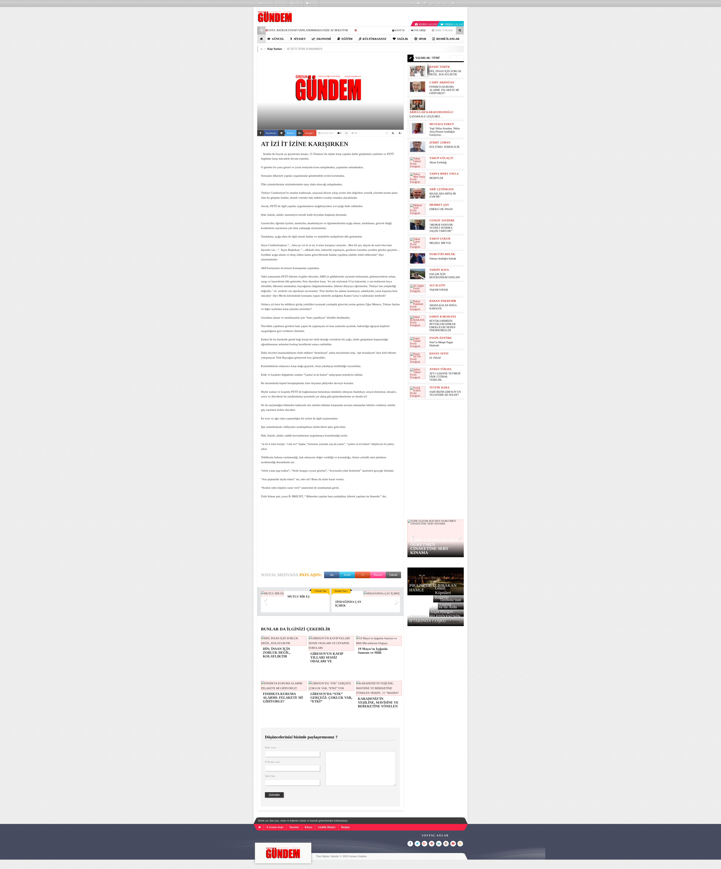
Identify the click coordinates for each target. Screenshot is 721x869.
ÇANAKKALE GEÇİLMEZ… (426, 116)
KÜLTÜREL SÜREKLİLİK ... (444, 148)
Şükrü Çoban (439, 142)
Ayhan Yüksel (440, 369)
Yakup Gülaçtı (441, 158)
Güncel (277, 38)
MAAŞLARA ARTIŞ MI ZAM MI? (442, 195)
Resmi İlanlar (447, 38)
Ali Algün (437, 285)
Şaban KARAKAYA (442, 316)
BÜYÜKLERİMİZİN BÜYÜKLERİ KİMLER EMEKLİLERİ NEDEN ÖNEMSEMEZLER (442, 326)
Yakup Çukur (439, 238)
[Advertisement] (238, 63)
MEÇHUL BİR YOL (440, 243)
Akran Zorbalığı (438, 162)
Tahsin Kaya (439, 269)
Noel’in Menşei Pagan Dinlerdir (441, 344)
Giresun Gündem (357, 856)
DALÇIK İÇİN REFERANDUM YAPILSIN (444, 276)
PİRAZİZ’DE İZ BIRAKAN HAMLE (433, 587)
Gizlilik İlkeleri (326, 827)
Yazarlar (266, 3)
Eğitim (346, 38)
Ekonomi (323, 38)
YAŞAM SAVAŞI (438, 289)
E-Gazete (280, 3)
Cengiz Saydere (442, 220)
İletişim (297, 3)
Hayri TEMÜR (439, 67)
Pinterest (378, 575)
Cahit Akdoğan (441, 82)
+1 (362, 575)
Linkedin (393, 575)
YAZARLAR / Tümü (427, 58)
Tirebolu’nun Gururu (450, 602)
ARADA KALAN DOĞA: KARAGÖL (443, 307)
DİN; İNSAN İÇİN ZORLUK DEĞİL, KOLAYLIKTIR (445, 73)
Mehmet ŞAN (439, 204)
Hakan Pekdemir (442, 301)
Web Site (270, 776)
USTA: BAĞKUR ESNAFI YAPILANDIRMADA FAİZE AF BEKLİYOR (308, 30)
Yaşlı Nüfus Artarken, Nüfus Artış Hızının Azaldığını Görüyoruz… (444, 131)
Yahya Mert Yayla (444, 173)
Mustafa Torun (441, 124)
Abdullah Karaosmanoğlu (431, 112)
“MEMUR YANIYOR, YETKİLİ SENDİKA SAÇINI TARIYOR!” (441, 228)
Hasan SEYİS (439, 353)
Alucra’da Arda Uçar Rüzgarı (444, 609)
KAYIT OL (399, 30)
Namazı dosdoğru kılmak (442, 258)
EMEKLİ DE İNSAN (441, 209)
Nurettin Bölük (442, 254)
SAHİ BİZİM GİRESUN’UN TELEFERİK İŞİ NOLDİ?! (445, 393)
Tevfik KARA (439, 387)
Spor (422, 38)
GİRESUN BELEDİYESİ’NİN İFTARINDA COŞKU (434, 618)
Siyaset (299, 38)
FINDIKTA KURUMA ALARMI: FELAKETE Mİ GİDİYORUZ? (444, 90)
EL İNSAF (435, 357)
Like (332, 575)
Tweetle (347, 575)
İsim (270, 747)
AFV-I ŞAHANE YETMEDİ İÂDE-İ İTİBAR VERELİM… (444, 376)
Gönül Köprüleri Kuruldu (443, 592)
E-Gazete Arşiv (275, 827)
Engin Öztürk (440, 338)
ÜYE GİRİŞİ (419, 30)
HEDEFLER (436, 178)
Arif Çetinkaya (441, 189)
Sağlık (402, 38)
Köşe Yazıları (274, 48)
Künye (312, 3)
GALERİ (428, 24)
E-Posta (272, 761)
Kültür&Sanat (374, 38)
